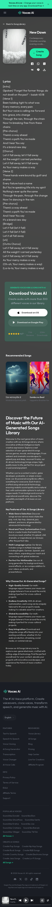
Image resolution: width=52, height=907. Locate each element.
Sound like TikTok (30, 832)
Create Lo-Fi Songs (32, 858)
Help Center (33, 754)
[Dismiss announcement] (48, 4)
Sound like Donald (11, 815)
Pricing (31, 749)
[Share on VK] (32, 69)
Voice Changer (10, 759)
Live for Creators (36, 759)
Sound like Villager (11, 832)
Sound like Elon (28, 815)
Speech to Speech (11, 739)
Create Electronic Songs (37, 854)
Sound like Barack (31, 828)
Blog (30, 744)
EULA (5, 788)
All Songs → (8, 862)
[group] (26, 904)
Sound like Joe (27, 824)
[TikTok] (31, 879)
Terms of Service (10, 782)
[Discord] (15, 879)
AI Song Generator (11, 749)
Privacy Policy (9, 777)
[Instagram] (26, 879)
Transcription (9, 754)
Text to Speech (9, 733)
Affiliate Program (36, 764)
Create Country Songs (13, 854)
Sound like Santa (32, 820)
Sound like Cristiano (12, 828)
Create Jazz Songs (11, 858)
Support (6, 798)
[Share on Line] (38, 69)
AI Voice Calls (9, 764)
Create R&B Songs (31, 850)
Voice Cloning (9, 744)
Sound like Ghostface (13, 820)
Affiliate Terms (9, 793)
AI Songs (32, 739)
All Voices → (8, 836)
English (8, 717)
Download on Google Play (30, 322)
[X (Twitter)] (20, 879)
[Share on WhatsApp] (38, 63)
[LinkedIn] (37, 879)
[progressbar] (26, 904)
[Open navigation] (5, 13)
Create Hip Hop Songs (32, 846)
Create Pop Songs (11, 846)
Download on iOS (30, 312)
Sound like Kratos (11, 824)
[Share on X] (44, 63)
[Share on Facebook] (32, 63)
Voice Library (34, 733)
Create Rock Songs (12, 850)
